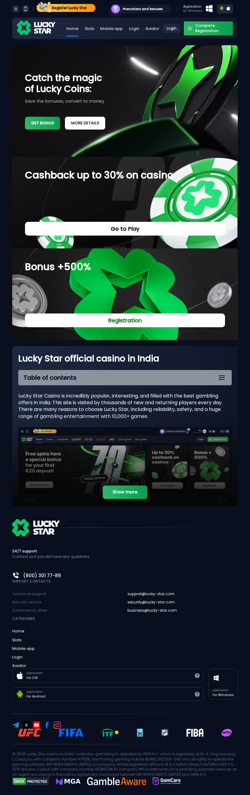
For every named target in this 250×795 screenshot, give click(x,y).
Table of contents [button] (50, 377)
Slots (89, 28)
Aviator (152, 28)
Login (134, 28)
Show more (125, 492)
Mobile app (111, 28)
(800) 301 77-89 (42, 575)
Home (72, 28)
